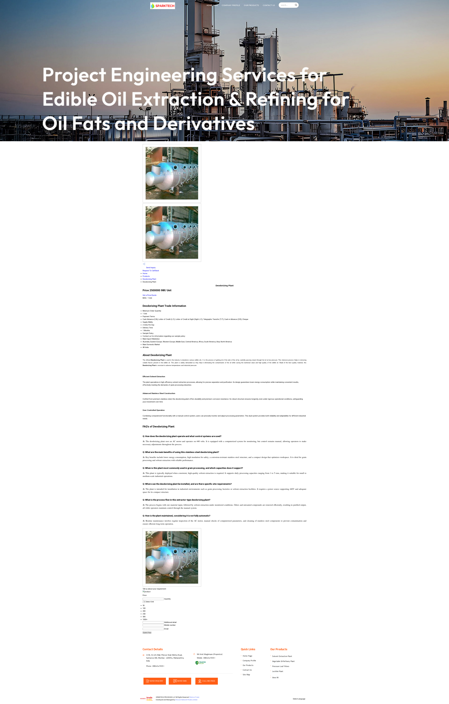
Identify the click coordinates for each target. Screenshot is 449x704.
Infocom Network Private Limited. (186, 700)
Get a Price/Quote (149, 295)
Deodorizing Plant (149, 279)
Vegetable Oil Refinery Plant (283, 661)
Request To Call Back (151, 271)
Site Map (246, 674)
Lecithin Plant (277, 671)
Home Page (212, 5)
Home (145, 273)
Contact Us (269, 5)
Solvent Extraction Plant (282, 656)
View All (275, 677)
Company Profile (231, 5)
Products (146, 276)
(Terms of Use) (194, 697)
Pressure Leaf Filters (280, 666)
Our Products (251, 5)
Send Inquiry (151, 268)
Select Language (299, 699)
